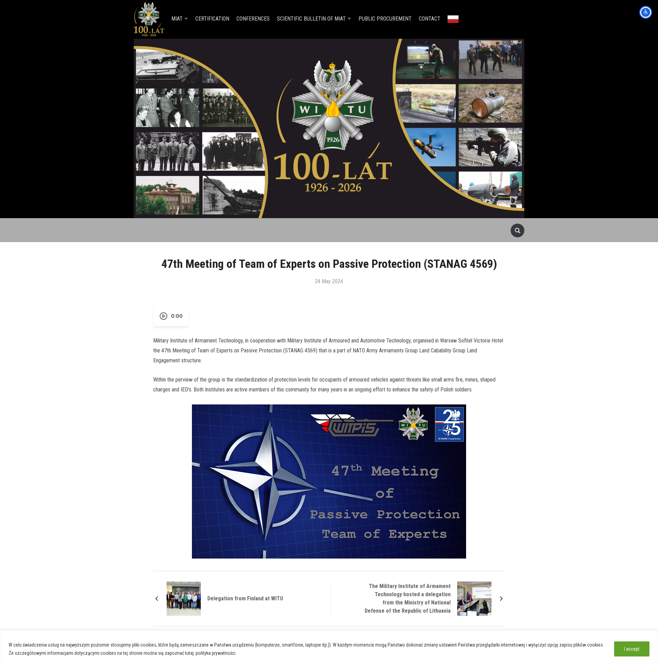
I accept (631, 649)
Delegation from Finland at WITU (245, 598)
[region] (329, 646)
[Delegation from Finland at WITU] (183, 598)
